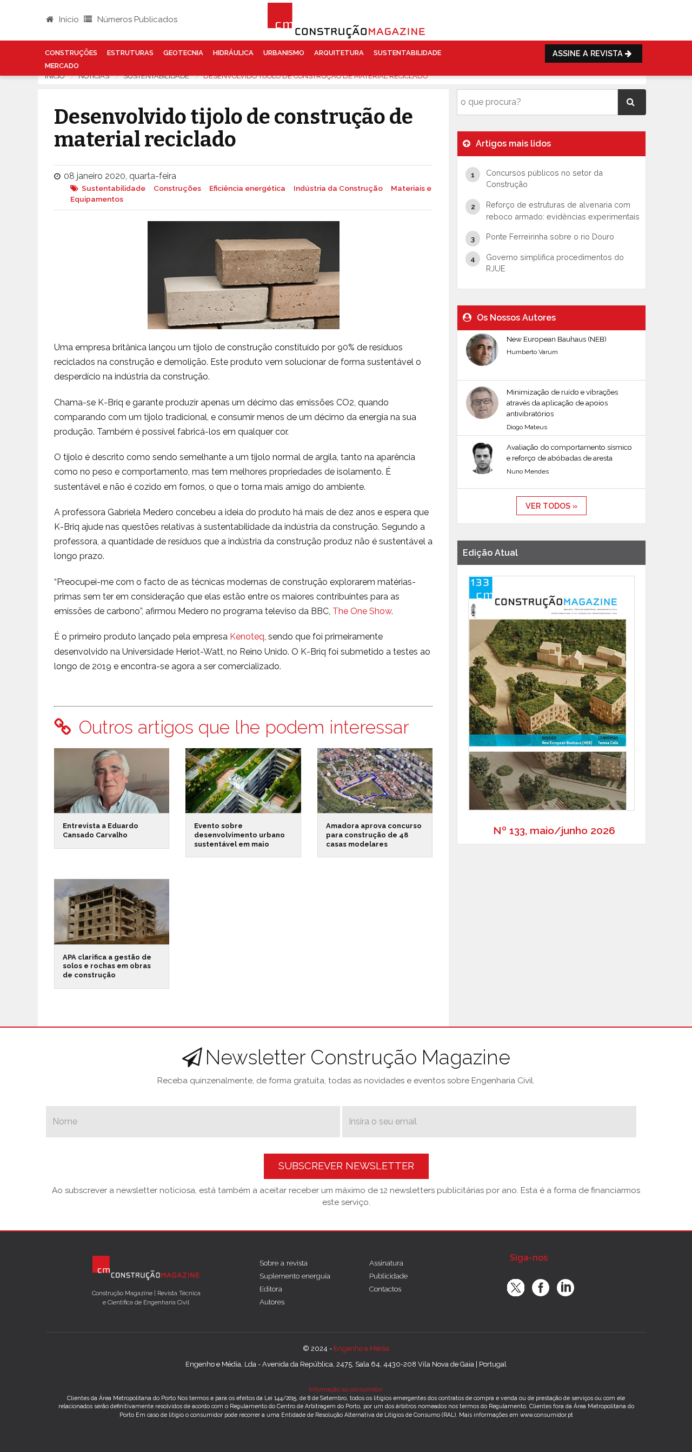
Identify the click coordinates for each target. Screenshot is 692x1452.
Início (68, 19)
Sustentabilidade (407, 53)
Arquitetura (339, 53)
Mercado (62, 66)
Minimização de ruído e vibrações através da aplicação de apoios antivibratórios (562, 403)
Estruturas (130, 53)
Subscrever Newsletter (346, 1165)
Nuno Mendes (528, 471)
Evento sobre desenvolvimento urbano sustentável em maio (239, 835)
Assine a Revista (589, 53)
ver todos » (551, 505)
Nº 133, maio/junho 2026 (554, 830)
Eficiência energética (247, 188)
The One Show (361, 611)
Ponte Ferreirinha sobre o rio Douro (550, 236)
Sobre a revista (284, 1262)
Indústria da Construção (338, 188)
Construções (71, 53)
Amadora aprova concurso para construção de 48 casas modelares (374, 835)
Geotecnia (183, 53)
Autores (272, 1301)
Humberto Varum (532, 352)
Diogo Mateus (527, 427)
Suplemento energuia (295, 1275)
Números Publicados (136, 19)
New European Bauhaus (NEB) (557, 339)
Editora (271, 1288)
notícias (93, 76)
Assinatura (386, 1262)
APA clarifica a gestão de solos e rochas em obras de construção (107, 966)
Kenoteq (247, 636)
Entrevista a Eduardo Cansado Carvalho (100, 830)
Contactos (385, 1288)
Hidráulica (233, 53)
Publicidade (388, 1275)
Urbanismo (283, 53)
